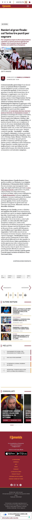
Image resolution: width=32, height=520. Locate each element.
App (16, 464)
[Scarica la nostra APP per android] (21, 453)
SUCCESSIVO (25, 287)
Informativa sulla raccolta (10, 518)
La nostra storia (16, 471)
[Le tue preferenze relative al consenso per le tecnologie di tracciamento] (29, 517)
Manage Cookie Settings (16, 478)
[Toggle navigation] (28, 6)
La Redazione (16, 459)
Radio (16, 466)
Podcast (16, 469)
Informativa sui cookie (16, 476)
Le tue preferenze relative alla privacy (17, 514)
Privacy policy (16, 474)
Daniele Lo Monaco (23, 77)
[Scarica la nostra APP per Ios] (10, 453)
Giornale (16, 462)
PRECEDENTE (7, 288)
